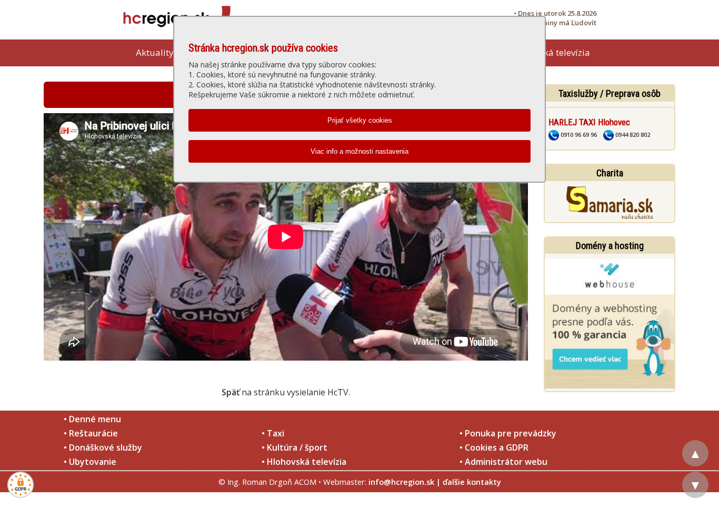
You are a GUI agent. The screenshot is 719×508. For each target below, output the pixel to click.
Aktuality (155, 52)
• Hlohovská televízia (304, 461)
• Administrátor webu (503, 461)
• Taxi (273, 433)
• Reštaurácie (91, 433)
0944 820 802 (632, 134)
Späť (230, 392)
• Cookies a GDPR (494, 447)
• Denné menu (92, 419)
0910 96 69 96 (578, 134)
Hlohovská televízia (550, 52)
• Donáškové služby (103, 447)
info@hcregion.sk (401, 481)
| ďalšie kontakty (468, 481)
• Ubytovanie (90, 461)
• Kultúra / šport (294, 447)
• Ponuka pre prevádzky (508, 433)
